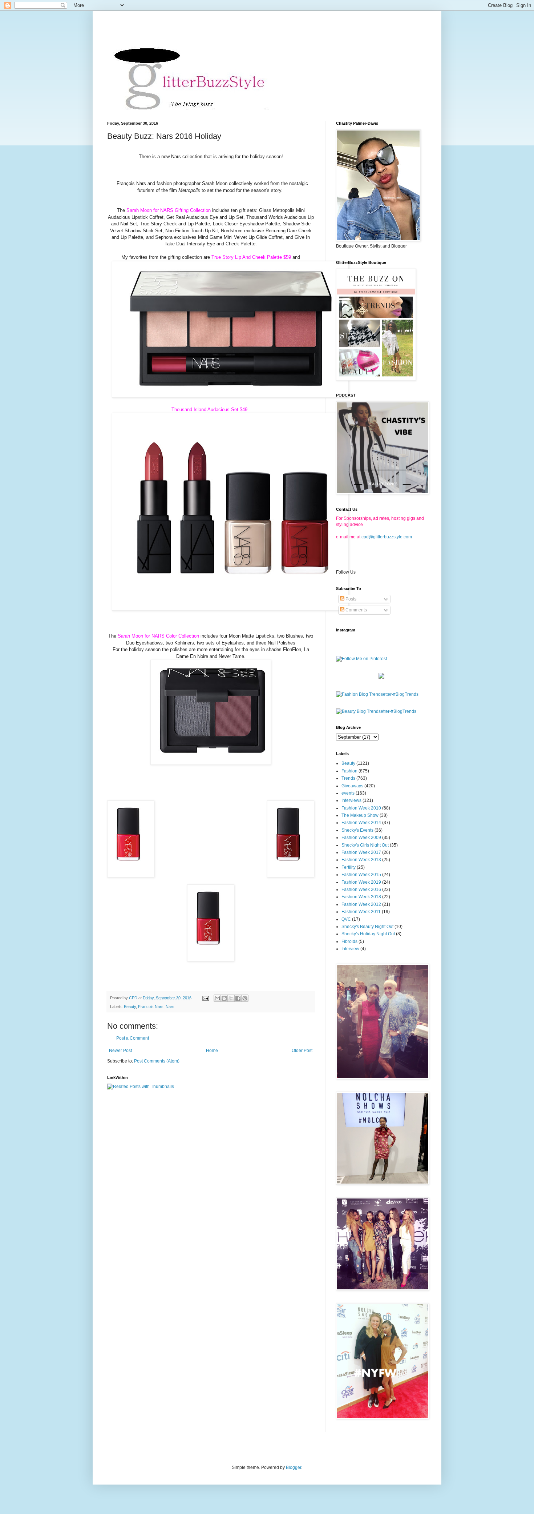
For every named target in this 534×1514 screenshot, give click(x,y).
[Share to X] (231, 998)
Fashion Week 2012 (361, 904)
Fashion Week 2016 (361, 889)
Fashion (349, 771)
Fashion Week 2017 (361, 852)
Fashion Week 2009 (361, 837)
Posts (350, 599)
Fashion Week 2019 (361, 882)
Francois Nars (150, 1006)
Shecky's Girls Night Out (365, 845)
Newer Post (120, 1050)
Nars (170, 1006)
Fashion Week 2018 (361, 896)
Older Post (302, 1050)
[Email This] (217, 998)
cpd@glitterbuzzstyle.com (386, 536)
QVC (346, 919)
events (348, 793)
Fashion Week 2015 (361, 874)
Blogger (293, 1467)
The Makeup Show (360, 815)
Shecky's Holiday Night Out (368, 933)
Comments (355, 610)
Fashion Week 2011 (361, 911)
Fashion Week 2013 (361, 859)
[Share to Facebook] (238, 998)
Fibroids (349, 941)
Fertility (348, 867)
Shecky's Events (357, 830)
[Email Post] (205, 998)
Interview (350, 948)
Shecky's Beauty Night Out (367, 926)
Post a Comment (132, 1038)
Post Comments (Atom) (156, 1061)
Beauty (130, 1006)
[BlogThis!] (224, 998)
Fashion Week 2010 (361, 808)
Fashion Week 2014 (361, 822)
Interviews (351, 800)
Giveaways (352, 785)
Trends (348, 778)
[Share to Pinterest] (244, 998)
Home (212, 1050)
